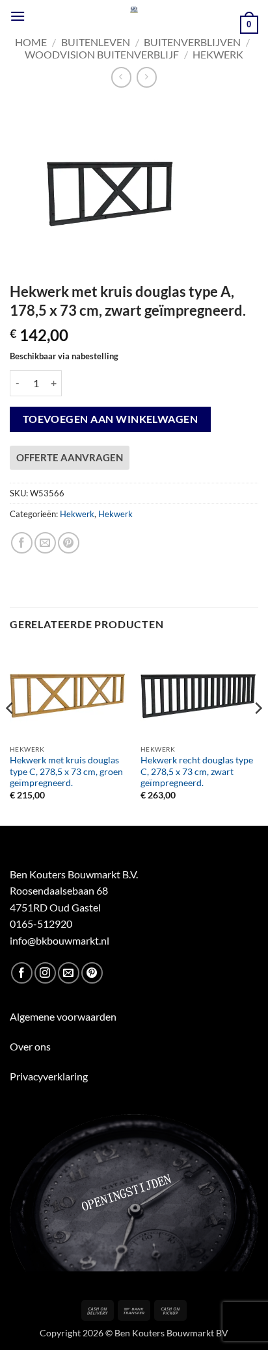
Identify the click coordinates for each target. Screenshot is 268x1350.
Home (31, 42)
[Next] (257, 734)
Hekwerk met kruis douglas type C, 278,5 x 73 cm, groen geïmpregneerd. (66, 771)
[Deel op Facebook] (22, 543)
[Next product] (121, 77)
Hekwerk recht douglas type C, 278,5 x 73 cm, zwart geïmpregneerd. (197, 771)
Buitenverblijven (192, 42)
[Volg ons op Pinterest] (92, 973)
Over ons (30, 1046)
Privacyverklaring (49, 1076)
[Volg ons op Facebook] (22, 973)
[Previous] (10, 734)
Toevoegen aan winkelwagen (110, 419)
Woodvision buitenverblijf (102, 54)
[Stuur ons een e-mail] (68, 973)
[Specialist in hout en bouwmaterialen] (134, 9)
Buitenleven (95, 42)
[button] (17, 16)
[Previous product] (147, 77)
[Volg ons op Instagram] (45, 973)
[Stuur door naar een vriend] (45, 543)
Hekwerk (218, 54)
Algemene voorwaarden (63, 1016)
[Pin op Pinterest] (68, 543)
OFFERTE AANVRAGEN (69, 457)
